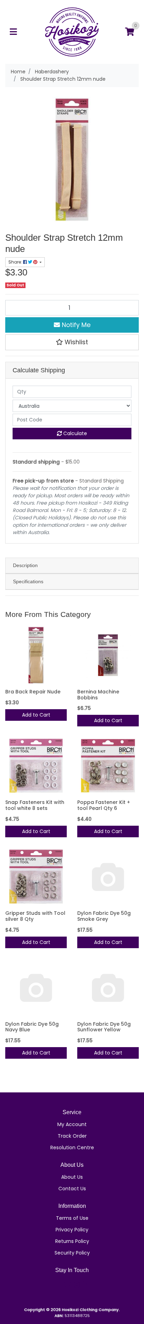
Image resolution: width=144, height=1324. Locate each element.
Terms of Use (72, 1218)
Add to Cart (36, 714)
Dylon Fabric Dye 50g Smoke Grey (104, 916)
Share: (15, 262)
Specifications (28, 581)
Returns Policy (72, 1241)
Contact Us (72, 1188)
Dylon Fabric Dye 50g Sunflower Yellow (104, 1026)
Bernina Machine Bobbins (98, 694)
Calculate (74, 433)
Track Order (72, 1135)
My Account (72, 1124)
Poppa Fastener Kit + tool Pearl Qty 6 (103, 805)
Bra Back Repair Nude (32, 691)
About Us (72, 1176)
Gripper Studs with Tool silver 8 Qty (35, 916)
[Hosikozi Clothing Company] (72, 31)
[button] (72, 342)
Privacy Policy (72, 1229)
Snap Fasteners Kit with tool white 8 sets (34, 805)
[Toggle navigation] (13, 32)
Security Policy (72, 1252)
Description (25, 565)
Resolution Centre (72, 1147)
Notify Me (75, 325)
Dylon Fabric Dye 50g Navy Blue (32, 1026)
